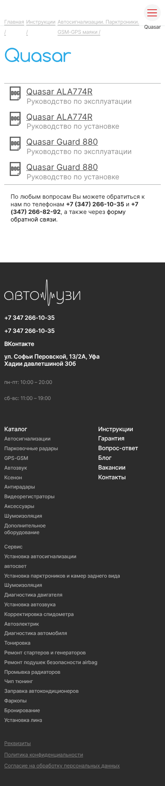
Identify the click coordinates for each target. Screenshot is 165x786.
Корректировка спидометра (39, 614)
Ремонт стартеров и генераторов (45, 652)
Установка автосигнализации (40, 556)
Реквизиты (17, 743)
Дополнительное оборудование (25, 529)
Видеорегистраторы (29, 496)
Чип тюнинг (18, 681)
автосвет (15, 566)
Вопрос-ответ (118, 448)
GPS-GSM (16, 458)
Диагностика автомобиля (35, 633)
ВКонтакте (19, 344)
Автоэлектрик (21, 624)
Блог (105, 458)
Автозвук (15, 468)
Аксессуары (19, 506)
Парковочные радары (31, 448)
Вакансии (112, 468)
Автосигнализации (27, 438)
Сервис (13, 546)
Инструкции (115, 429)
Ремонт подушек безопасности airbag (50, 662)
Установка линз (23, 720)
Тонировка (17, 643)
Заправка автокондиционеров (41, 691)
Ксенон (13, 477)
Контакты (112, 477)
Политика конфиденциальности (43, 755)
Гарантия (111, 438)
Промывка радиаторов (32, 672)
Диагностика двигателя (33, 595)
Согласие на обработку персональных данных (62, 766)
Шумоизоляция (23, 516)
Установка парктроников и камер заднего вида (62, 576)
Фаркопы (15, 700)
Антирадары (19, 486)
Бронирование (22, 710)
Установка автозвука (29, 604)
